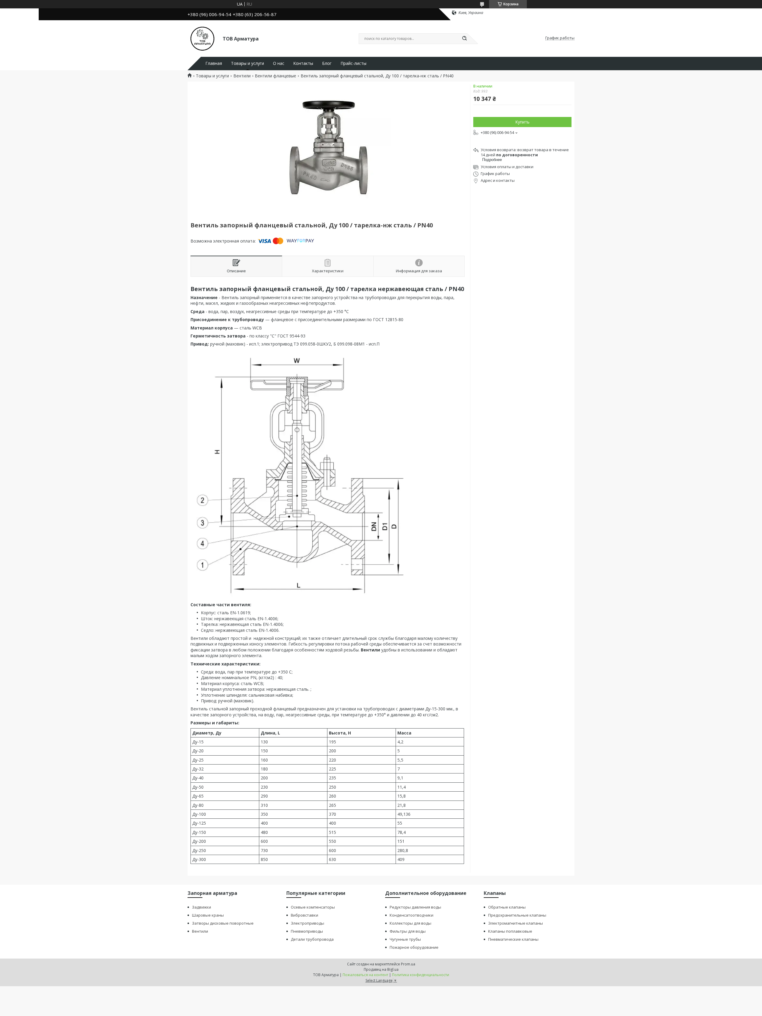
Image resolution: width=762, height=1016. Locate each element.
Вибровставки (304, 915)
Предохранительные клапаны (517, 915)
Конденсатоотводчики (411, 915)
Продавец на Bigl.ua (381, 969)
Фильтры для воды (408, 931)
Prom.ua (408, 964)
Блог (327, 63)
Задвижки (201, 907)
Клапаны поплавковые (510, 931)
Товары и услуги (247, 63)
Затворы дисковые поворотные (223, 923)
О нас (278, 63)
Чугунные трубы (405, 939)
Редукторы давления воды (415, 907)
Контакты (303, 63)
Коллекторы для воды (410, 923)
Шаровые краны (208, 915)
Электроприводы (307, 923)
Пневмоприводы (307, 931)
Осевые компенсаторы (313, 907)
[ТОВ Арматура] (202, 38)
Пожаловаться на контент (365, 974)
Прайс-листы (353, 63)
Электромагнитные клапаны (515, 923)
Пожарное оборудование (414, 947)
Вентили (242, 76)
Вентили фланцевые (275, 76)
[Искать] (464, 38)
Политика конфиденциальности (420, 974)
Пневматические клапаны (513, 939)
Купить (522, 122)
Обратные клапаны (507, 907)
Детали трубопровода (312, 939)
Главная (213, 63)
